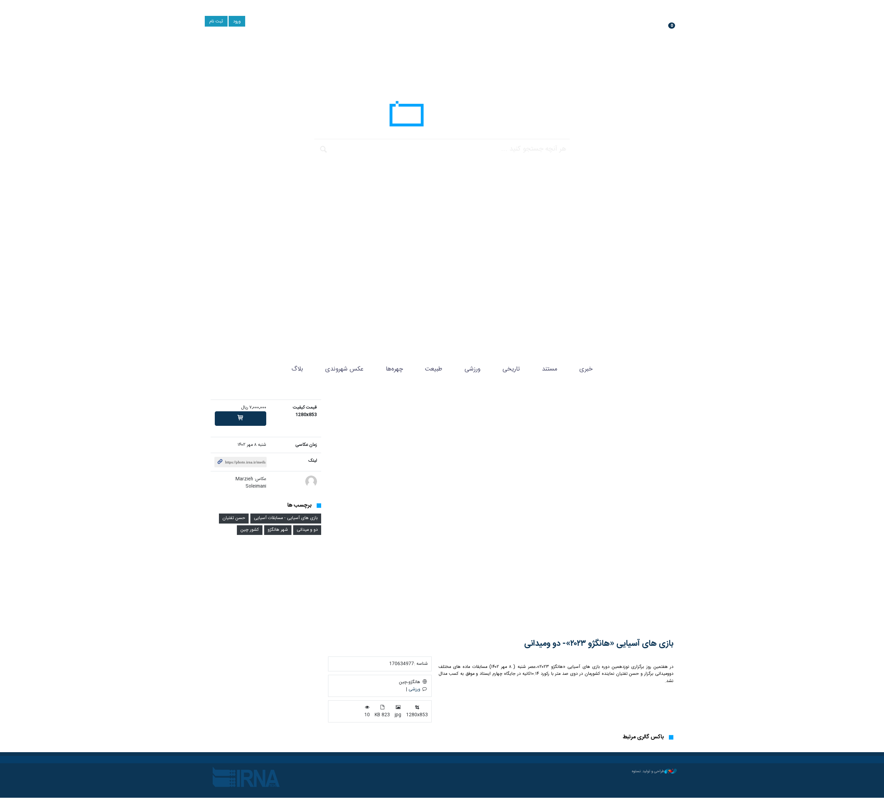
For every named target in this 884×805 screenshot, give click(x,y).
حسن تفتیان (233, 518)
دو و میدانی (307, 530)
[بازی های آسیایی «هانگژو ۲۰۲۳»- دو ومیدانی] (500, 514)
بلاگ (297, 369)
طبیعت (433, 369)
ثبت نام (216, 21)
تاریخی (511, 369)
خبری (586, 369)
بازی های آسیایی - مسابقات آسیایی (286, 518)
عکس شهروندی (344, 369)
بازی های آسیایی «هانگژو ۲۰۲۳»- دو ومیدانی (598, 644)
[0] (240, 418)
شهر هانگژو (278, 530)
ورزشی (472, 369)
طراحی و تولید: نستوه (648, 771)
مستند (549, 369)
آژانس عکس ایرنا (442, 115)
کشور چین (249, 530)
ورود (237, 21)
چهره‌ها (394, 369)
